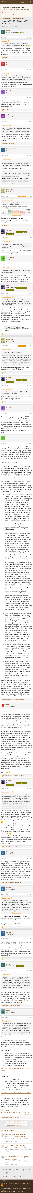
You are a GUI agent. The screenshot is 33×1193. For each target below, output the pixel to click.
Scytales (7, 1138)
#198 (30, 939)
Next (22, 1122)
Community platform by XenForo (15, 1188)
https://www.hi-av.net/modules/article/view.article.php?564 (15, 1111)
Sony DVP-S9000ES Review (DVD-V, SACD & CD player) (17, 1158)
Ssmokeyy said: (6, 898)
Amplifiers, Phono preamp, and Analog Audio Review (17, 1139)
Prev (10, 1122)
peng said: (5, 73)
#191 (30, 385)
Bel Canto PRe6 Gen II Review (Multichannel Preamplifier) (15, 1135)
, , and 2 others (13, 1005)
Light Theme (6, 1181)
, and (12, 847)
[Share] (27, 37)
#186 (30, 196)
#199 (30, 970)
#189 (30, 293)
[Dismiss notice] (30, 7)
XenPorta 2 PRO (5, 1191)
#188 (30, 264)
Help (28, 1183)
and (8, 143)
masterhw (5, 26)
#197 (30, 894)
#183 (30, 97)
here (6, 13)
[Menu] (2, 2)
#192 (30, 414)
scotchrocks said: (6, 297)
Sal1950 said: (5, 268)
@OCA (24, 607)
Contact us (4, 1183)
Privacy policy (22, 1183)
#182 (30, 69)
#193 (30, 443)
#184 (30, 121)
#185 (30, 155)
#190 (30, 346)
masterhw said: (6, 200)
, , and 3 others (13, 699)
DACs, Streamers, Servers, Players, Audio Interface (18, 1150)
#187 (30, 238)
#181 (30, 37)
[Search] (31, 2)
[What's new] (27, 2)
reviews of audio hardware (11, 9)
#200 (30, 1017)
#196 (30, 858)
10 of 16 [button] (16, 1122)
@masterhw (18, 275)
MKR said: (4, 41)
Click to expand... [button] (16, 184)
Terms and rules (13, 1183)
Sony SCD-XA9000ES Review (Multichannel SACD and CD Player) (17, 1147)
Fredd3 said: (5, 125)
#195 (30, 788)
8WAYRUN (20, 1191)
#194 (30, 711)
